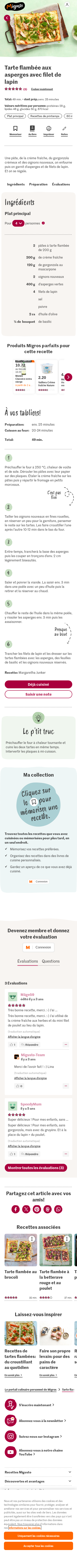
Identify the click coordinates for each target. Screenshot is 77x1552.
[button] (12, 997)
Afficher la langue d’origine (24, 1036)
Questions (51, 961)
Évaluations (61, 184)
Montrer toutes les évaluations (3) (36, 1167)
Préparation (38, 184)
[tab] (38, 1472)
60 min (71, 116)
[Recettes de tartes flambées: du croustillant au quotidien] (21, 1349)
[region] (38, 1521)
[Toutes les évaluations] (13, 88)
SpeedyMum (31, 1104)
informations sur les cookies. (25, 1528)
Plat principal (15, 116)
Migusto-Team (33, 1054)
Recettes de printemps (44, 116)
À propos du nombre (44, 223)
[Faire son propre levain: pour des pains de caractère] (55, 1349)
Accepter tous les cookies (38, 1546)
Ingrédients (16, 184)
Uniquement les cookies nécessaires (38, 1536)
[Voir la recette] (21, 1267)
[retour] (7, 18)
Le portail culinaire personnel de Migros (30, 1389)
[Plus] (66, 1044)
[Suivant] (68, 377)
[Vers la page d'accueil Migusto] (15, 4)
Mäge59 (27, 994)
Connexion (42, 881)
